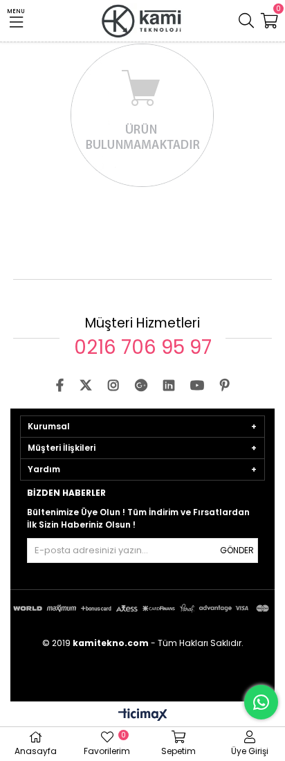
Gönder (237, 550)
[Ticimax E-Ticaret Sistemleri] (142, 715)
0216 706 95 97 (143, 347)
